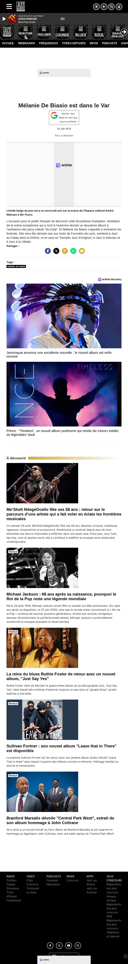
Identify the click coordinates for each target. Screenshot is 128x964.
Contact (11, 880)
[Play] (5, 19)
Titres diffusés (74, 43)
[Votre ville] (96, 6)
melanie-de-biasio (16, 266)
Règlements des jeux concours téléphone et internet (113, 928)
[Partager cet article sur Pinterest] (64, 252)
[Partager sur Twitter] (55, 252)
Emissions (12, 888)
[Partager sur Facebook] (47, 252)
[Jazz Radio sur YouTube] (68, 945)
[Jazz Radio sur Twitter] (59, 945)
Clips (29, 880)
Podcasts (109, 43)
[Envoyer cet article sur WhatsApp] (72, 252)
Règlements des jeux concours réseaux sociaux (113, 892)
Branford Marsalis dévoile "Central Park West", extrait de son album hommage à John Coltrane (60, 820)
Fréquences (48, 43)
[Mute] (62, 18)
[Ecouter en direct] (104, 6)
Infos (94, 43)
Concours (72, 880)
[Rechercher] (111, 6)
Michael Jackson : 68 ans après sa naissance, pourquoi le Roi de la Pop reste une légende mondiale (61, 596)
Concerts (32, 884)
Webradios (26, 43)
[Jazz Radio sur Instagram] (78, 945)
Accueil (8, 43)
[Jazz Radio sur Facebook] (50, 945)
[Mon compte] (119, 6)
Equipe (10, 884)
